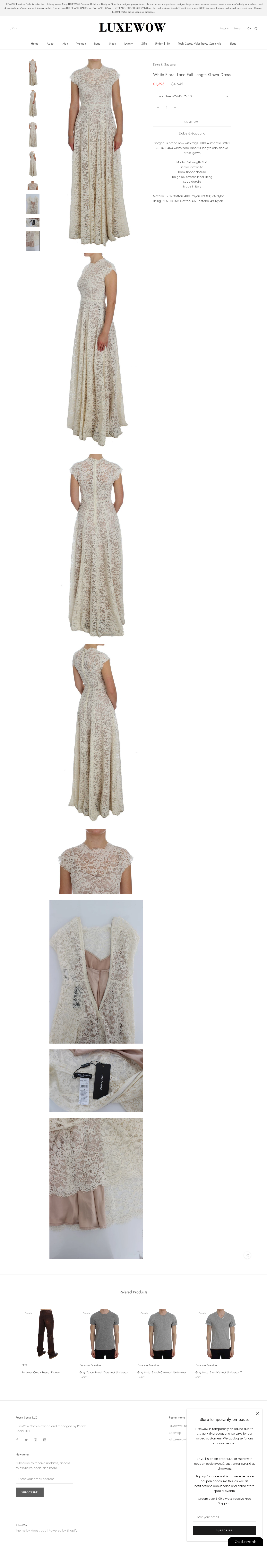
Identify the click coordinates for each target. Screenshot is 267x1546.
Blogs (232, 43)
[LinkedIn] (44, 1439)
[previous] (12, 1342)
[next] (254, 1342)
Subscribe (224, 1530)
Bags (97, 43)
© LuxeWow (22, 1525)
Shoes (112, 43)
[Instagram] (35, 1439)
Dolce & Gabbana (164, 64)
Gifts (144, 43)
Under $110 (162, 43)
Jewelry (128, 43)
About (50, 43)
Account (224, 28)
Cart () (252, 28)
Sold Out (192, 122)
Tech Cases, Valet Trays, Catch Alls (199, 43)
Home (35, 43)
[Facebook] (17, 1439)
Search (237, 28)
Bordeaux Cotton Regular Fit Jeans (41, 1372)
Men (65, 43)
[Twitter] (26, 1439)
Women (81, 43)
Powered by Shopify (63, 1530)
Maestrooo (39, 1530)
